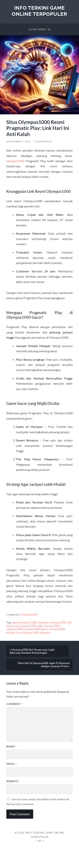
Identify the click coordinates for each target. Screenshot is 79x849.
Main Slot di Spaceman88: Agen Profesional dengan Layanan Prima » (44, 665)
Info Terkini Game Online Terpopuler (39, 11)
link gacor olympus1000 (52, 622)
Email (11, 763)
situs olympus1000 (27, 632)
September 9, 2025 (18, 141)
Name (11, 746)
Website (12, 781)
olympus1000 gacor (36, 629)
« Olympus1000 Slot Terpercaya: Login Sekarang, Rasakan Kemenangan (32, 651)
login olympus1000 (48, 625)
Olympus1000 (29, 614)
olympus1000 (15, 161)
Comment (14, 703)
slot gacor (45, 632)
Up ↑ (41, 840)
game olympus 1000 (24, 622)
